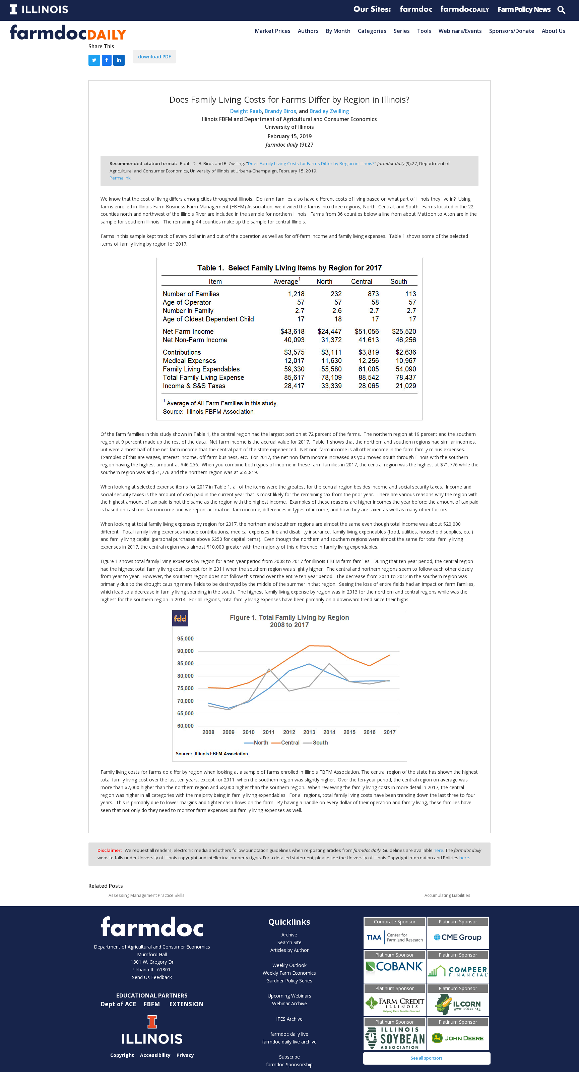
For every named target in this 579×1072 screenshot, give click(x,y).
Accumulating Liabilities (447, 895)
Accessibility (155, 1055)
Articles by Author (289, 950)
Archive (289, 934)
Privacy (185, 1055)
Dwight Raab (246, 111)
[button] (94, 60)
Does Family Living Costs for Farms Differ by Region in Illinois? (311, 163)
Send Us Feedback (152, 977)
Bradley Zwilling (329, 111)
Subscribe (289, 1057)
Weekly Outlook (289, 965)
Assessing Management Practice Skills (147, 895)
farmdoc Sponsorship (289, 1064)
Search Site (289, 942)
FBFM (152, 1004)
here (438, 850)
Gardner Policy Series (289, 980)
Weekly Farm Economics (289, 973)
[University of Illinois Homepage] (152, 1029)
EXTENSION (186, 1004)
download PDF (154, 56)
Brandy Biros (280, 111)
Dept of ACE (119, 1004)
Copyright (122, 1055)
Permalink (120, 178)
